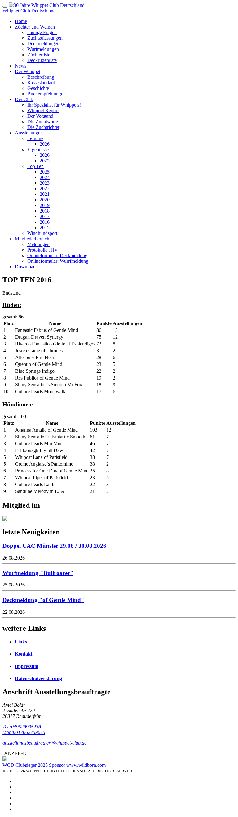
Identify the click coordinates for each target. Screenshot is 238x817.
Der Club (24, 99)
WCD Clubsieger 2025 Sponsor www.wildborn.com (54, 765)
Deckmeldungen (43, 43)
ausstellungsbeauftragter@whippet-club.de (44, 742)
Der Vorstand (40, 116)
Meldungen (38, 244)
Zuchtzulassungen (45, 38)
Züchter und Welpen (35, 26)
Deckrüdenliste (42, 60)
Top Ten (35, 166)
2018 (45, 210)
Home (21, 21)
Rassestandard (41, 82)
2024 (45, 177)
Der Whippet (27, 71)
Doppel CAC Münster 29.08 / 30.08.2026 (54, 545)
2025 (45, 160)
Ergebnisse (38, 149)
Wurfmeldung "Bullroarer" (37, 573)
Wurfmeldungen (43, 49)
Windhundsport (42, 233)
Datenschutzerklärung (38, 678)
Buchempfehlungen (46, 93)
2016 (45, 222)
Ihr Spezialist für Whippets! (54, 105)
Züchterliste (38, 54)
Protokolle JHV (42, 250)
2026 (45, 144)
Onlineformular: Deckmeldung (57, 255)
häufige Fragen (42, 32)
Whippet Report (43, 110)
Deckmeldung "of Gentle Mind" (43, 600)
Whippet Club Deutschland (29, 10)
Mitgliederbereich (32, 238)
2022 (45, 188)
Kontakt (23, 654)
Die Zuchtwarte (42, 121)
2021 (45, 194)
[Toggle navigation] (4, 7)
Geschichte (38, 88)
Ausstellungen (29, 132)
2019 (45, 205)
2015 (45, 227)
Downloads (26, 266)
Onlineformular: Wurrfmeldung (57, 261)
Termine (35, 138)
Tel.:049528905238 (21, 726)
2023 (45, 183)
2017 (45, 216)
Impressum (26, 666)
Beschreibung (40, 77)
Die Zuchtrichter (43, 127)
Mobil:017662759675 (23, 732)
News (20, 65)
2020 (45, 199)
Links (21, 641)
